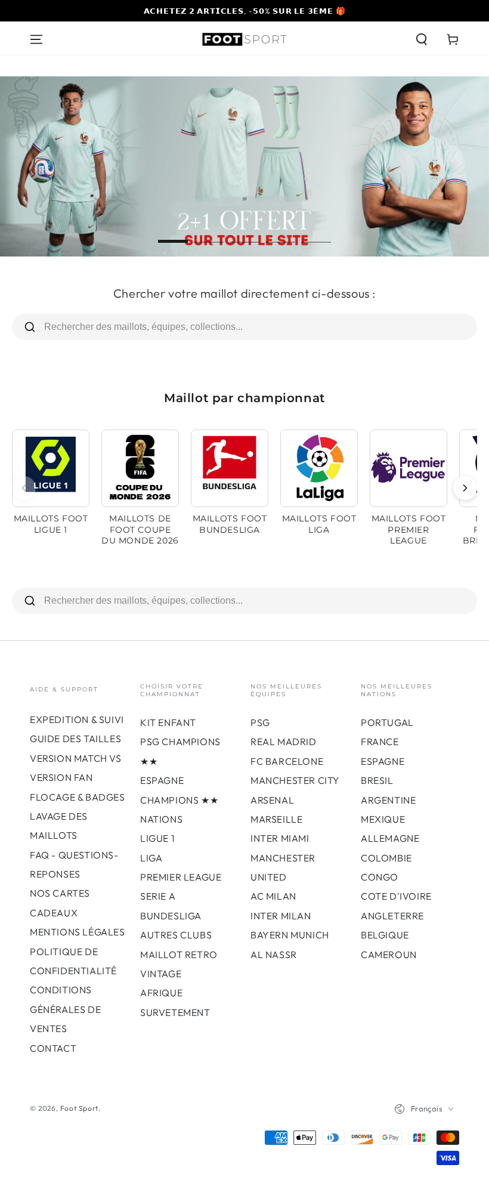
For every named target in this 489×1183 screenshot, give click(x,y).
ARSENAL (272, 800)
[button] (421, 39)
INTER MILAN (280, 916)
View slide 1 (173, 233)
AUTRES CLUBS (176, 935)
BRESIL (377, 780)
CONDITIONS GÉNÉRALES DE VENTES (65, 1009)
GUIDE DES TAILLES (75, 739)
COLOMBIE (386, 858)
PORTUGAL (387, 722)
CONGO (379, 877)
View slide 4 (280, 233)
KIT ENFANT (168, 722)
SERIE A (157, 896)
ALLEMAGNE (390, 838)
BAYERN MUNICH (289, 935)
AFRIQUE (161, 993)
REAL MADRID (283, 742)
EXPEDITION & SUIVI (77, 719)
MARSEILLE (276, 819)
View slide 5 (316, 233)
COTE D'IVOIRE (396, 896)
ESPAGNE (382, 761)
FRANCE (380, 742)
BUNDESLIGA (171, 916)
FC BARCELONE (286, 761)
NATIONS (161, 819)
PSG (260, 722)
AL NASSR (273, 954)
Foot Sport (79, 1108)
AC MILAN (273, 896)
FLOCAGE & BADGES (77, 797)
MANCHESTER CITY (295, 780)
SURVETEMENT (175, 1012)
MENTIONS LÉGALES (77, 932)
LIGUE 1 (157, 838)
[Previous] (24, 488)
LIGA (151, 858)
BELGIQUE (385, 935)
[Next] (465, 488)
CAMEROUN (389, 954)
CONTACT (53, 1048)
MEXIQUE (383, 819)
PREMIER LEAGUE (180, 877)
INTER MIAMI (280, 838)
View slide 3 (244, 233)
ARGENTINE (388, 800)
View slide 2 (209, 233)
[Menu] (36, 39)
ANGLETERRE (392, 916)
